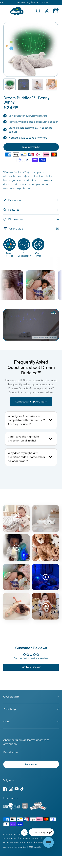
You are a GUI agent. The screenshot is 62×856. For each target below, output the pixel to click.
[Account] (46, 9)
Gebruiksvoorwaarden (14, 842)
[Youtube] (17, 789)
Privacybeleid (9, 834)
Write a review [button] (31, 667)
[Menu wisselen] (5, 10)
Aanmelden (31, 764)
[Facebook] (5, 789)
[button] (9, 84)
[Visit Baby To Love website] (38, 806)
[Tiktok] (22, 789)
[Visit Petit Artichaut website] (11, 806)
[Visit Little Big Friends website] (25, 806)
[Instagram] (11, 789)
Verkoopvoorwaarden (30, 838)
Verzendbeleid (10, 838)
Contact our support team (31, 401)
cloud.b (37, 847)
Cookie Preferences (36, 842)
